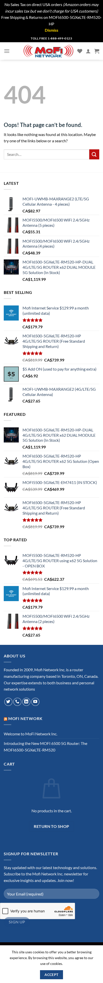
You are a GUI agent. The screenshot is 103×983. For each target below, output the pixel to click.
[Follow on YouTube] (35, 702)
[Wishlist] (79, 51)
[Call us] (17, 702)
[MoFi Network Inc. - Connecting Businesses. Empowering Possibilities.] (49, 51)
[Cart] (96, 51)
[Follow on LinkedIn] (26, 702)
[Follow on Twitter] (8, 702)
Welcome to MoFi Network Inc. (30, 733)
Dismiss (51, 30)
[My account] (88, 51)
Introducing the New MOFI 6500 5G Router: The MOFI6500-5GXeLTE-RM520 (45, 746)
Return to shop (51, 826)
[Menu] (7, 51)
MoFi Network (25, 718)
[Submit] (94, 154)
